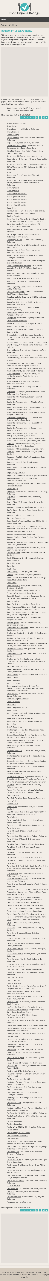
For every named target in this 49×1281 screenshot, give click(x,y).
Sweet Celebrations (14, 669)
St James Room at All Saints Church (20, 342)
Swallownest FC (13, 643)
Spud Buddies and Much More (18, 326)
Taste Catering (12, 825)
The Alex (10, 1007)
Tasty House (11, 857)
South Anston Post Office (16, 273)
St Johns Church (13, 350)
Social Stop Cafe (13, 219)
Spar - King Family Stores (16, 286)
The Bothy (10, 1082)
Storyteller (11, 507)
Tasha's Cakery (12, 817)
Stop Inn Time (12, 502)
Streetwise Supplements (16, 518)
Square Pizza (12, 329)
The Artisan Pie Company (16, 1020)
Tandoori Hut (12, 807)
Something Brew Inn (14, 240)
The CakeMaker (13, 1138)
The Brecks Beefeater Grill (17, 1087)
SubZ (9, 558)
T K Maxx (10, 785)
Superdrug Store (13, 622)
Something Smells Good (16, 250)
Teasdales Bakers (13, 889)
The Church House (14, 1160)
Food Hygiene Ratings (24, 13)
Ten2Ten (10, 902)
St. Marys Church (13, 374)
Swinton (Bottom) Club (15, 735)
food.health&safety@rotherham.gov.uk (26, 108)
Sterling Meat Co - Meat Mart (18, 483)
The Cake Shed (12, 1130)
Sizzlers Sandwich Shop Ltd (17, 159)
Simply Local (11, 129)
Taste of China (12, 836)
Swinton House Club (14, 751)
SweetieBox (11, 724)
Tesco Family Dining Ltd (16, 943)
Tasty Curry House (14, 852)
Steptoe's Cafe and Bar (15, 478)
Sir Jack (9, 143)
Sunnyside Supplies (14, 596)
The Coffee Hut (12, 1189)
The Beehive (11, 1049)
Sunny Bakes (11, 583)
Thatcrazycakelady (14, 983)
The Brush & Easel (14, 1103)
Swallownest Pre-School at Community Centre (24, 659)
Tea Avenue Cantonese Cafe (17, 879)
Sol (8, 234)
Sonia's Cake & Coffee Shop (17, 255)
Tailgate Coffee (12, 801)
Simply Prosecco (13, 132)
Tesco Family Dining (14, 938)
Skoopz (9, 175)
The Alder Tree (12, 1002)
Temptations (11, 892)
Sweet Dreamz (12, 677)
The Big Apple (12, 1052)
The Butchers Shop (14, 1108)
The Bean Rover (13, 1036)
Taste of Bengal (13, 831)
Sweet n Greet (12, 693)
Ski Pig (9, 172)
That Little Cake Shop (15, 977)
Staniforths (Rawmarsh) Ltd (17, 402)
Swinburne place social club (17, 730)
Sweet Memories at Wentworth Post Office (23, 686)
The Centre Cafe (13, 1152)
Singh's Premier (13, 137)
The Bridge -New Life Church (17, 1092)
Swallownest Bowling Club (16, 633)
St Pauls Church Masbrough (17, 363)
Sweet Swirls (11, 704)
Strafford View (12, 510)
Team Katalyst (12, 884)
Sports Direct (12, 307)
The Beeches (12, 1039)
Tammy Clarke (12, 804)
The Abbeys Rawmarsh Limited (18, 991)
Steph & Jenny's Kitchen (15, 472)
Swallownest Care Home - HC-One (20, 638)
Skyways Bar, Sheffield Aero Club (19, 180)
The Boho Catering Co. (15, 1074)
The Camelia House (14, 1141)
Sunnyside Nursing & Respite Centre (20, 591)
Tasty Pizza (11, 860)
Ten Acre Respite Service (16, 897)
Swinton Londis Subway (15, 761)
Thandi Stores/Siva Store (16, 972)
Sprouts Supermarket (15, 323)
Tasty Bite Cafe (12, 844)
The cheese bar (13, 1157)
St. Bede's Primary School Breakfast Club (22, 368)
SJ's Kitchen (11, 164)
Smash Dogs (11, 208)
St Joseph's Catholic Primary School (20, 355)
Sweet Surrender (13, 702)
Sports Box (11, 302)
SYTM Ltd (10, 782)
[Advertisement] (24, 71)
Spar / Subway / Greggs (15, 292)
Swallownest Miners (14, 654)
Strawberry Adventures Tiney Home (20, 515)
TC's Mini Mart (12, 873)
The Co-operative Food (15, 1170)
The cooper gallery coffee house (19, 1202)
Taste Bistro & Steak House (17, 820)
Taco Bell (10, 798)
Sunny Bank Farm (13, 585)
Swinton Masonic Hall (15, 766)
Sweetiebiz (11, 721)
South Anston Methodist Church (19, 266)
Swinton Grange (13, 745)
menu (3, 20)
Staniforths (11, 392)
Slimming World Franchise (17, 193)
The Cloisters (12, 1165)
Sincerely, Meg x (13, 135)
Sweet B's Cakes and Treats (17, 666)
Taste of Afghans (13, 828)
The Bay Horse (12, 1033)
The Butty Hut (12, 1113)
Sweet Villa (11, 718)
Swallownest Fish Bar (15, 648)
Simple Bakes (12, 126)
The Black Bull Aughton (15, 1058)
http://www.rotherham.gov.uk (22, 110)
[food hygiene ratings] (24, 5)
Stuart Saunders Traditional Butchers (21, 521)
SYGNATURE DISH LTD (15, 777)
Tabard (9, 790)
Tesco (9, 908)
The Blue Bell (12, 1066)
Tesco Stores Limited (15, 948)
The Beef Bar (12, 1044)
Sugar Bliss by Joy (13, 563)
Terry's (9, 905)
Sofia (9, 229)
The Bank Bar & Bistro (15, 1028)
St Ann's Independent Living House (20, 335)
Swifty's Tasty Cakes (14, 727)
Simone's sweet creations (16, 123)
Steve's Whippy (12, 489)
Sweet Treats (12, 710)
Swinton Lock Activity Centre (17, 756)
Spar (8, 278)
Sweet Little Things (14, 683)
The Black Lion (12, 1063)
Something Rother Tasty (16, 245)
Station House (12, 467)
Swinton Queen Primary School (18, 771)
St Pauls (10, 360)
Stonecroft (11, 491)
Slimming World (13, 188)
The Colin (10, 1191)
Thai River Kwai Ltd (14, 969)
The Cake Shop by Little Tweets (18, 1133)
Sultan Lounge (12, 572)
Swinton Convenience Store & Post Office (22, 740)
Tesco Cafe (11, 928)
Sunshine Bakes (13, 601)
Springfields (11, 318)
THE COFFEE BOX (13, 1186)
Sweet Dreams (12, 674)
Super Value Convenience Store (19, 612)
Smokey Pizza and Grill (15, 211)
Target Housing (13, 812)
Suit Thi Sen (11, 569)
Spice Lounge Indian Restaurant (19, 297)
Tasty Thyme (11, 863)
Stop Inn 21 (11, 497)
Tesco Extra (11, 933)
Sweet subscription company (17, 699)
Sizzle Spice (11, 156)
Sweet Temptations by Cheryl (18, 707)
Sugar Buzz (11, 566)
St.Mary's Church (13, 381)
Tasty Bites (11, 847)
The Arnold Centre (14, 1015)
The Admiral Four (13, 996)
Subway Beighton (13, 553)
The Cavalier (11, 1146)
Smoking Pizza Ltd (13, 216)
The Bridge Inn (12, 1097)
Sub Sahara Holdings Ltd (16, 526)
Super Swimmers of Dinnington (18, 607)
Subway (10, 531)
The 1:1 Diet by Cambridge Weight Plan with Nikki (25, 986)
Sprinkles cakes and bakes (17, 320)
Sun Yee (10, 575)
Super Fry (10, 604)
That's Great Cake (13, 980)
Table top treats (13, 795)
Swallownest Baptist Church (17, 628)
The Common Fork (14, 1197)
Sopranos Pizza (12, 260)
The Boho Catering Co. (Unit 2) (18, 1079)
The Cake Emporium (14, 1121)
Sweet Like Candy (13, 680)
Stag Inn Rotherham (14, 386)
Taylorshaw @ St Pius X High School (20, 866)
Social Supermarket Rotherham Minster (22, 224)
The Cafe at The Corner (15, 1116)
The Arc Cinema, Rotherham (17, 1010)
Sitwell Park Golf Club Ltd (16, 146)
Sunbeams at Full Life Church (18, 577)
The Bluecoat (12, 1071)
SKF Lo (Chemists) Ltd (15, 167)
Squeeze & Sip (12, 332)
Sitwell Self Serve (13, 151)
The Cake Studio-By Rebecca (17, 1135)
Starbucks (10, 444)
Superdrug (11, 617)
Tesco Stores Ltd (13, 959)
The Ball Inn (11, 1025)
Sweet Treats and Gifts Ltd (17, 713)
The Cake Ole (12, 1127)
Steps (9, 475)
